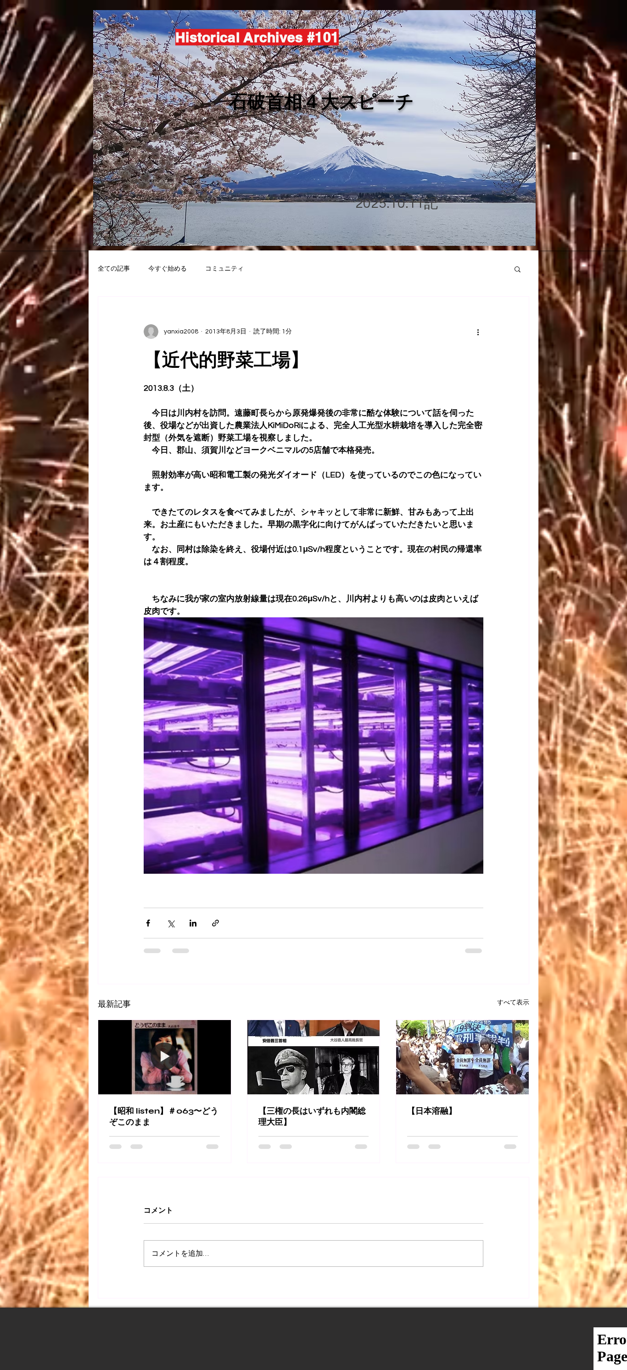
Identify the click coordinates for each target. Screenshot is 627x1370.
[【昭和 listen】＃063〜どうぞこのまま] (164, 1057)
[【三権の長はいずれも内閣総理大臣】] (313, 1057)
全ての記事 (114, 269)
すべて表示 (513, 1002)
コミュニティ (224, 269)
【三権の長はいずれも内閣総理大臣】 (312, 1116)
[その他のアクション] (477, 331)
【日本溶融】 (432, 1111)
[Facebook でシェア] (148, 923)
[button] (517, 268)
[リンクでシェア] (215, 923)
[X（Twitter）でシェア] (170, 923)
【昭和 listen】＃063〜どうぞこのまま (163, 1116)
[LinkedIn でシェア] (193, 923)
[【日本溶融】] (462, 1057)
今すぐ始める (167, 269)
